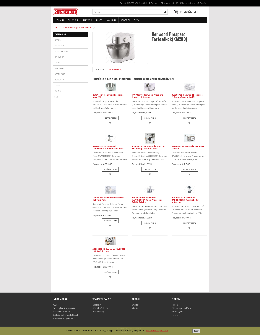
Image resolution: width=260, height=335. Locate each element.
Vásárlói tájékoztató (61, 311)
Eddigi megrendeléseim (182, 308)
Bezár (196, 331)
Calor (57, 91)
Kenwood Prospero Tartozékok (77, 27)
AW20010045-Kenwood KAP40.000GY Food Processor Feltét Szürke (147, 199)
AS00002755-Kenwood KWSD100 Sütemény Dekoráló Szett (148, 147)
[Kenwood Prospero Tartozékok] (120, 48)
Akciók (135, 308)
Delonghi (73, 20)
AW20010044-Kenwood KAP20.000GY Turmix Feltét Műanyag (185, 199)
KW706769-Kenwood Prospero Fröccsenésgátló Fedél (187, 95)
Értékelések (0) (115, 69)
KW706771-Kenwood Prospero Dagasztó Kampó (147, 95)
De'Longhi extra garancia (64, 308)
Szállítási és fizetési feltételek (65, 315)
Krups (99, 20)
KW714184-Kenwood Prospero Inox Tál (108, 95)
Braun (60, 20)
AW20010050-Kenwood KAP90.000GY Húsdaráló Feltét (108, 147)
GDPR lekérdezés (100, 308)
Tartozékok (100, 69)
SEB (56, 96)
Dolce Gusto (61, 51)
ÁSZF (55, 305)
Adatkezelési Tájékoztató (157, 330)
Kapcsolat (96, 305)
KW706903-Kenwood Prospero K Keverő (188, 147)
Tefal (137, 20)
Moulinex (111, 20)
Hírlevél (175, 315)
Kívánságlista (177, 311)
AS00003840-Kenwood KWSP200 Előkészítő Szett (108, 250)
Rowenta (125, 20)
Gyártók (135, 305)
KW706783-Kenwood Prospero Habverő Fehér (108, 198)
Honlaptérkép (98, 311)
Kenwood (87, 20)
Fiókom (175, 305)
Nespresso (59, 74)
